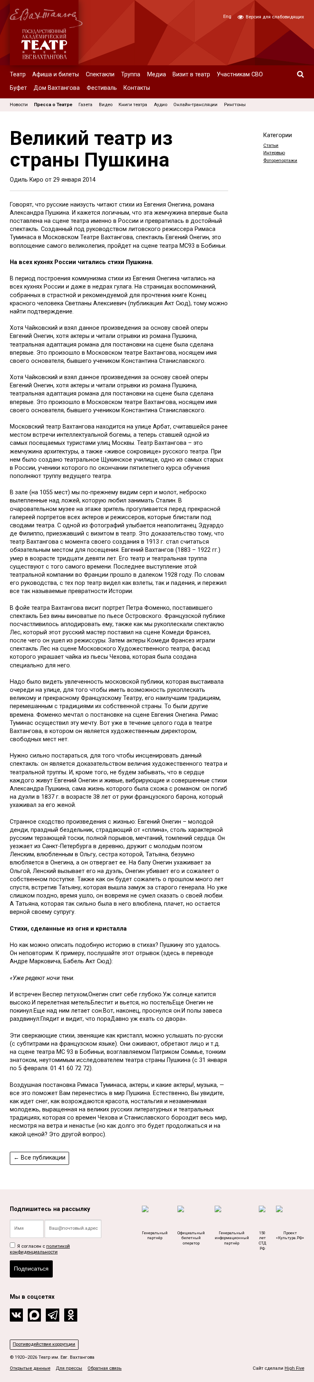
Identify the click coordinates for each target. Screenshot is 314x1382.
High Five (294, 1368)
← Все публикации (39, 1157)
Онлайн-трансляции (195, 104)
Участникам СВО (240, 74)
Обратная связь (104, 1368)
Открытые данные (30, 1368)
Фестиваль (102, 87)
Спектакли (100, 74)
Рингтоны (235, 104)
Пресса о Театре (53, 104)
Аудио (160, 104)
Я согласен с (40, 1249)
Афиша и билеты (55, 74)
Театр (18, 74)
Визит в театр (191, 74)
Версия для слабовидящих (274, 17)
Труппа (130, 74)
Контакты (136, 87)
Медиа (156, 74)
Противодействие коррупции (44, 1344)
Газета (85, 104)
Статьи (270, 145)
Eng (227, 16)
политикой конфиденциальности (40, 1249)
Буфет (18, 87)
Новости (19, 104)
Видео (105, 104)
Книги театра (133, 104)
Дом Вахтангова (57, 87)
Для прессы (69, 1368)
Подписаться (31, 1268)
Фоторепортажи (280, 160)
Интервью (274, 153)
